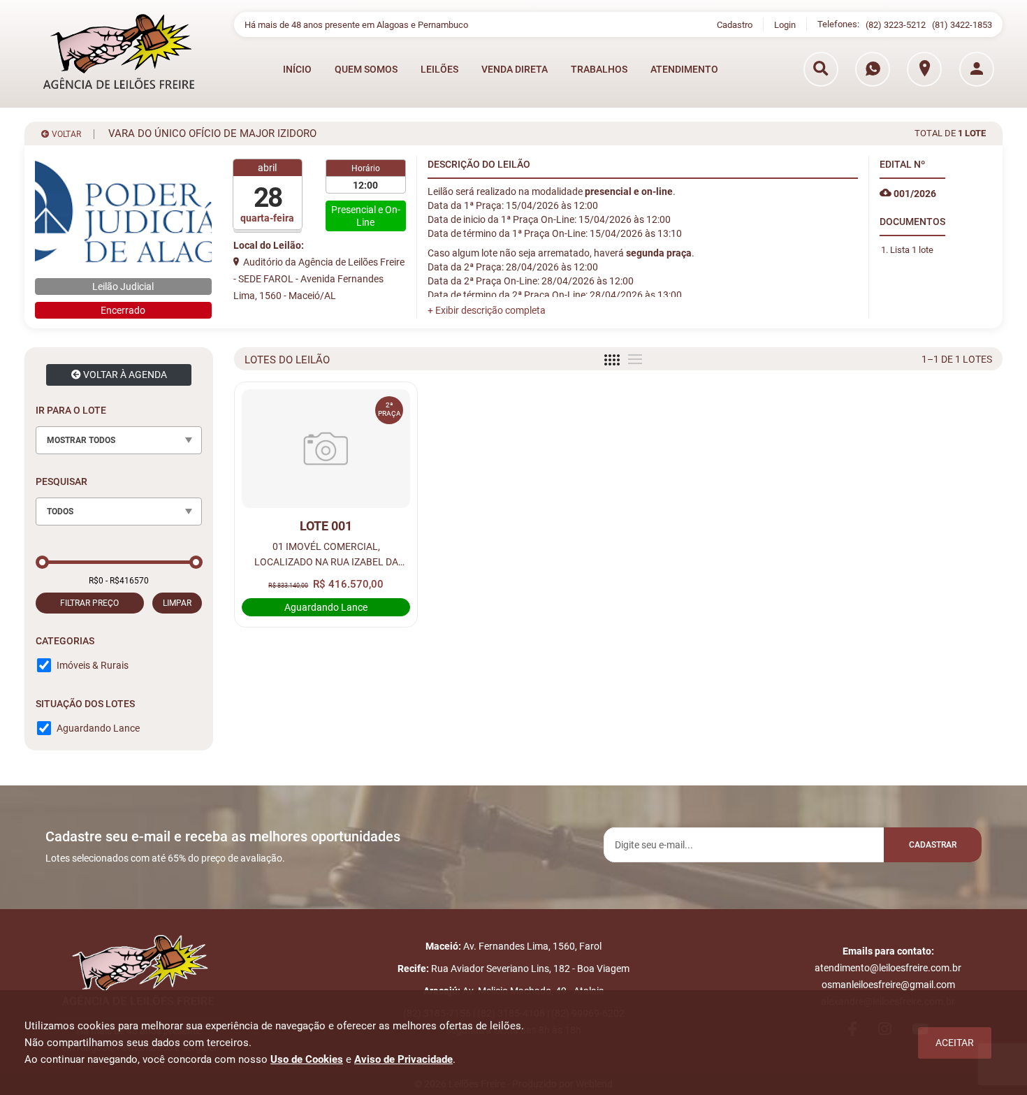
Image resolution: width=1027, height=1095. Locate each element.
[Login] (976, 69)
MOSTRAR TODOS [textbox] (81, 440)
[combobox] (119, 440)
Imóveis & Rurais (93, 665)
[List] (635, 359)
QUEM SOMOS (366, 69)
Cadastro (734, 25)
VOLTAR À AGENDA (124, 374)
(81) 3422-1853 (962, 25)
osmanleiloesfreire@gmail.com (888, 984)
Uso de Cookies (306, 1059)
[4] (612, 360)
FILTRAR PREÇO (89, 603)
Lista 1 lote (911, 250)
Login (785, 25)
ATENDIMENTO (684, 69)
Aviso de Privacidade (403, 1059)
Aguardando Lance (98, 728)
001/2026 (913, 193)
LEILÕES (439, 69)
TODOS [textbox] (60, 511)
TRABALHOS (599, 69)
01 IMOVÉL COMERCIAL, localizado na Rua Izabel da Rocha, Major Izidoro (326, 555)
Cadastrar (932, 845)
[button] (487, 310)
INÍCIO (297, 69)
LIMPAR (177, 603)
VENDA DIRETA (514, 69)
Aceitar (954, 1042)
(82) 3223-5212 (896, 25)
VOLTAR (65, 134)
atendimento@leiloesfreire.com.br (888, 967)
